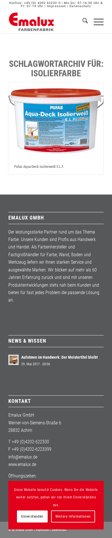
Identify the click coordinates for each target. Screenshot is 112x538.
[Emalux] (46, 21)
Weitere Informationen (73, 516)
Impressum (56, 6)
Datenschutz (80, 6)
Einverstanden (32, 516)
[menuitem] (82, 21)
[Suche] (82, 21)
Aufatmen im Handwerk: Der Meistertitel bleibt (59, 357)
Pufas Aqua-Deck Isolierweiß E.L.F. (39, 166)
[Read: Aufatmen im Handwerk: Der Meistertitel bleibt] (13, 360)
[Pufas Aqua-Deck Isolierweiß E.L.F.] (55, 120)
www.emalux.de (22, 464)
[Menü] (96, 21)
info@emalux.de (22, 457)
